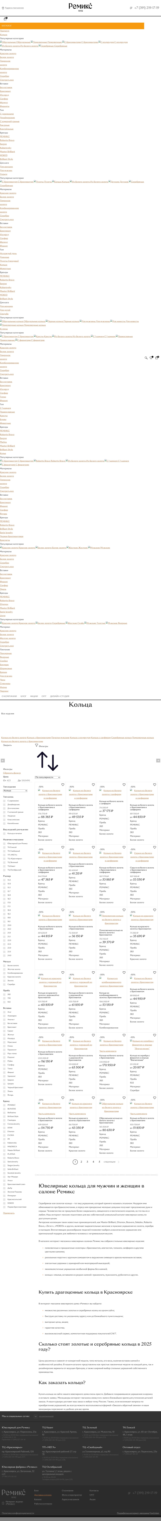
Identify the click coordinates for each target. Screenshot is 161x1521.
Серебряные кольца (121, 738)
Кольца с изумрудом (80, 738)
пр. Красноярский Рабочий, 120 (18, 1452)
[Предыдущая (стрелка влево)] (4, 760)
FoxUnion (154, 1513)
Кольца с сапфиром (101, 738)
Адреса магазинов (14, 8)
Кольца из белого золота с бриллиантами (22, 742)
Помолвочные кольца (143, 738)
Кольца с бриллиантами (39, 738)
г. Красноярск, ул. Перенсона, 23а (19, 1432)
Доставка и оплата (42, 1495)
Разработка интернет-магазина (133, 1513)
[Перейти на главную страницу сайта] (80, 8)
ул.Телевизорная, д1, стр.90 (96, 1452)
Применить (8, 1213)
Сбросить (12, 773)
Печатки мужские (60, 738)
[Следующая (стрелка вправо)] (156, 760)
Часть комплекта (107, 1051)
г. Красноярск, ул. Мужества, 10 (98, 1432)
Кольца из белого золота (13, 738)
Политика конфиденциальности (18, 1513)
